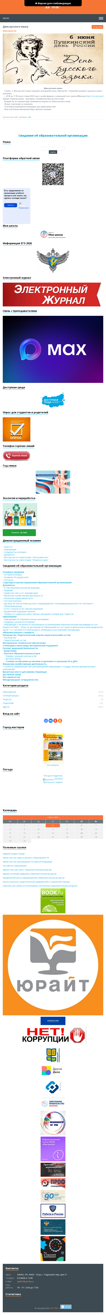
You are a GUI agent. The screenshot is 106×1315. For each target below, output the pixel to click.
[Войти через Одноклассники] (60, 721)
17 (38, 833)
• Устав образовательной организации (21, 587)
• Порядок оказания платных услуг (20, 656)
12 (67, 829)
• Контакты (8, 580)
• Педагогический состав (14, 640)
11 (53, 829)
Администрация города (14, 853)
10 (38, 829)
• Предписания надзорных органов (19, 611)
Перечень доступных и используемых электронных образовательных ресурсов (40, 885)
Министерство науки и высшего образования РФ (26, 857)
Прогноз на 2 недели (52, 782)
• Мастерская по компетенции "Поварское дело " (26, 560)
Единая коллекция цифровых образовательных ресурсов (29, 873)
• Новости (7, 546)
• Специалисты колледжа (14, 552)
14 (96, 829)
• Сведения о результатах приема (19, 622)
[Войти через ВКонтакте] (51, 721)
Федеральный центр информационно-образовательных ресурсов (33, 877)
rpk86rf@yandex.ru (25, 1281)
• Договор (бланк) (12, 658)
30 (24, 841)
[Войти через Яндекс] (55, 721)
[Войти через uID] (46, 721)
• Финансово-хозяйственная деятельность (23, 595)
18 (53, 833)
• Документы (9, 554)
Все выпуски (53, 765)
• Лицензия (8, 590)
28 (96, 837)
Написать (11, 205)
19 (67, 833)
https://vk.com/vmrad (95, 96)
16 (24, 833)
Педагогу (7, 699)
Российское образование (15, 865)
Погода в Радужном (53, 775)
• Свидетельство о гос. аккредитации (20, 593)
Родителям (8, 703)
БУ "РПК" (53, 7)
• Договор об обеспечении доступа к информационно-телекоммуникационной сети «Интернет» (48, 603)
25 (53, 837)
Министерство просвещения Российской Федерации (27, 861)
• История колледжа (12, 574)
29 (10, 841)
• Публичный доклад (12, 606)
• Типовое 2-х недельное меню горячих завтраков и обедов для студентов (38, 614)
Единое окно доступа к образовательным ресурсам (27, 869)
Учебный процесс (11, 695)
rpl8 (29, 117)
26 (67, 837)
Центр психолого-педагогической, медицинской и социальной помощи (36, 881)
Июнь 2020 (53, 817)
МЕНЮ (6, 18)
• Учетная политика (12, 601)
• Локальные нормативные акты (18, 598)
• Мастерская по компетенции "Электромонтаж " (26, 557)
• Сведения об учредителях (15, 577)
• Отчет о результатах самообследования (23, 608)
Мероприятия (9, 31)
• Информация (9, 549)
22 (10, 837)
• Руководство (9, 637)
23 (24, 837)
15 (10, 833)
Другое (6, 706)
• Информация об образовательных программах (26, 619)
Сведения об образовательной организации (53, 135)
